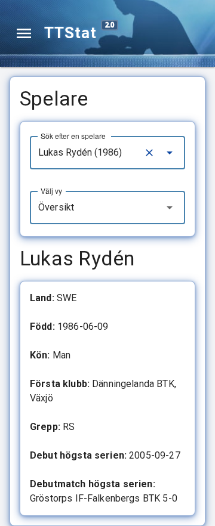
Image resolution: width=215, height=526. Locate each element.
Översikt (56, 207)
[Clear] (149, 152)
